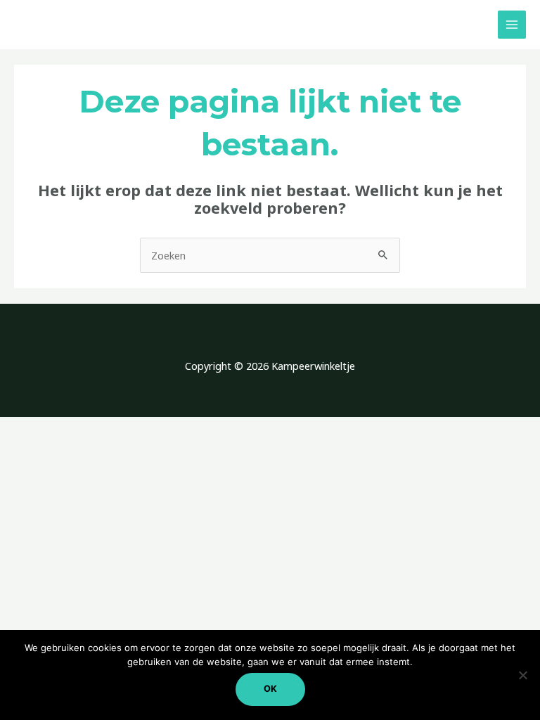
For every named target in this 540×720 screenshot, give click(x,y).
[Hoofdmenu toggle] (512, 25)
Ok (270, 688)
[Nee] (522, 675)
